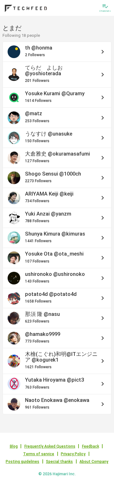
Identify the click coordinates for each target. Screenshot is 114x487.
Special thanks (59, 461)
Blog (14, 446)
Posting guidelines (22, 461)
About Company (93, 461)
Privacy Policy (73, 454)
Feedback (90, 446)
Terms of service (38, 454)
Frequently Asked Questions (49, 446)
